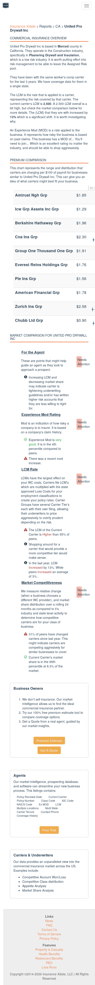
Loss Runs (49, 967)
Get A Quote (49, 750)
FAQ (49, 925)
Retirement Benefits (49, 958)
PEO (49, 962)
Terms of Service (49, 934)
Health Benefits (49, 954)
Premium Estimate (49, 740)
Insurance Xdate (23, 26)
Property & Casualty (49, 949)
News (49, 921)
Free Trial (49, 830)
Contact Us (49, 929)
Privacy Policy (49, 938)
